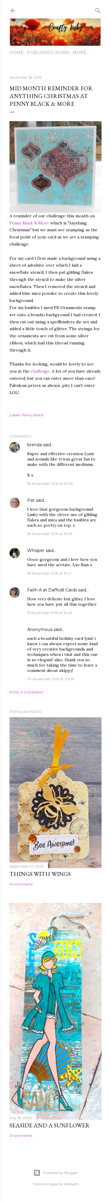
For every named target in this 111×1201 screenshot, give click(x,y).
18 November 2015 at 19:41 (49, 573)
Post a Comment (26, 692)
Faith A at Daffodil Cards (52, 590)
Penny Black (33, 415)
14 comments (21, 884)
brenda (34, 444)
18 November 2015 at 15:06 (49, 533)
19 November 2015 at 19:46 (49, 612)
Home (16, 52)
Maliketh (71, 1184)
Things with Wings (40, 874)
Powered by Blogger (60, 1172)
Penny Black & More (29, 223)
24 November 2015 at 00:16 (50, 679)
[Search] (98, 9)
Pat (31, 500)
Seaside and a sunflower (49, 1125)
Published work (48, 52)
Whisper (35, 550)
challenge (40, 371)
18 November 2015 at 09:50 (50, 483)
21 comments (20, 1135)
